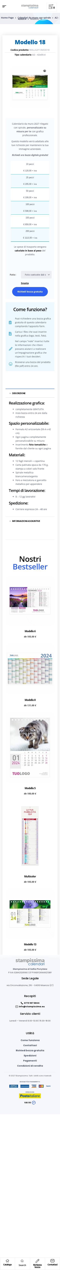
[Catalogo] (7, 1260)
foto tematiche (37, 444)
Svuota (25, 283)
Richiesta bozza (37, 1266)
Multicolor (30, 876)
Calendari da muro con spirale (34, 17)
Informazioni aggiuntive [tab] (26, 521)
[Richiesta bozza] (37, 1261)
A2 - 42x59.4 (38, 54)
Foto (12, 274)
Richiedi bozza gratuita (30, 291)
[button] (44, 70)
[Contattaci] (52, 1260)
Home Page (7, 17)
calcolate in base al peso (28, 250)
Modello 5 (30, 788)
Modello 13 (30, 944)
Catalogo (7, 1264)
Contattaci (52, 1264)
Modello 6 (30, 631)
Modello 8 (30, 700)
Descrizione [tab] (18, 393)
